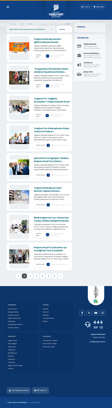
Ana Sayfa (12, 24)
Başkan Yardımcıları (14, 318)
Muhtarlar (11, 356)
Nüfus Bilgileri (12, 343)
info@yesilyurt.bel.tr (97, 342)
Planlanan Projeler (49, 347)
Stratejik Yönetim (13, 315)
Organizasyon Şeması (15, 324)
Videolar (10, 368)
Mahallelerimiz (12, 353)
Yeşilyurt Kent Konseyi (15, 365)
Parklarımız (11, 359)
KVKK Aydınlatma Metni (20, 390)
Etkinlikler (46, 315)
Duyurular (46, 312)
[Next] (60, 275)
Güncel (21, 24)
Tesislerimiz (11, 350)
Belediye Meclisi (13, 312)
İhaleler (45, 321)
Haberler (45, 309)
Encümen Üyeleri (13, 327)
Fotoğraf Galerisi (48, 318)
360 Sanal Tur (42, 390)
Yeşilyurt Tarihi (12, 340)
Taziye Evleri (12, 347)
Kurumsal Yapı (12, 309)
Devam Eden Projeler (50, 343)
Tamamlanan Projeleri (50, 340)
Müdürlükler (11, 321)
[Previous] (18, 275)
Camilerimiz (11, 362)
